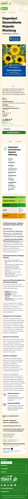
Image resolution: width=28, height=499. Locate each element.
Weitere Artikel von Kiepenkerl (12, 445)
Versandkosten (22, 495)
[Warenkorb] (25, 8)
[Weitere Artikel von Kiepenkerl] (14, 39)
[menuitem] (4, 8)
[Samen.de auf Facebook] (5, 485)
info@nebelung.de (11, 441)
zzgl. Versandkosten (10, 123)
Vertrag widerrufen (6, 462)
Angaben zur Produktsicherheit (10, 416)
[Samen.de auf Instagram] (8, 485)
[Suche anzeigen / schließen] (13, 8)
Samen (16, 305)
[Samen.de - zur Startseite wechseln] (6, 3)
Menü (5, 8)
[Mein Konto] (21, 8)
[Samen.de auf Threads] (16, 485)
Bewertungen (6, 449)
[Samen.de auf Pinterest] (11, 485)
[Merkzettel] (17, 8)
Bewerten (19, 141)
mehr (3, 417)
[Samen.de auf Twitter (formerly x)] (2, 485)
